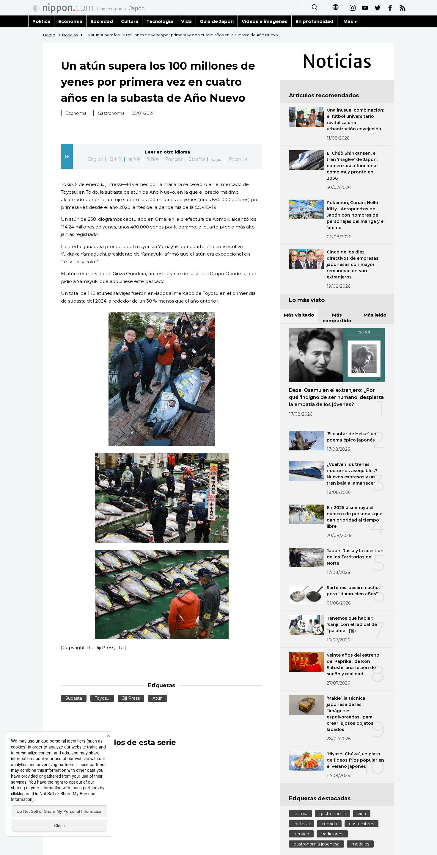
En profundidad (314, 21)
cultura (300, 813)
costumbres (361, 823)
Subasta (73, 698)
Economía (70, 21)
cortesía (301, 823)
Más (348, 21)
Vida (186, 21)
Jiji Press (131, 698)
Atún (158, 698)
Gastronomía (111, 113)
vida (362, 813)
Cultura (129, 21)
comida (329, 823)
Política (41, 21)
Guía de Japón (217, 21)
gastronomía (332, 813)
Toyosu (102, 698)
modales (360, 844)
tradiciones (332, 834)
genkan (301, 834)
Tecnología (159, 21)
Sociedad (101, 21)
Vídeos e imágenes (264, 21)
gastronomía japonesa (316, 844)
